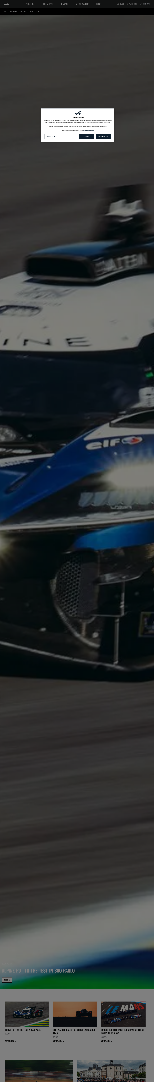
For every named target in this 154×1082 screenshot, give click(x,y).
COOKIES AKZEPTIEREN (103, 136)
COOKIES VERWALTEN (52, 136)
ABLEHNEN (86, 136)
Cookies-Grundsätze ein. (88, 130)
